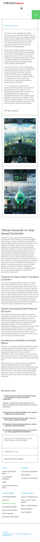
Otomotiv (5, 500)
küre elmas (5, 356)
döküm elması (6, 371)
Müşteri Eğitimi (26, 509)
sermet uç (4, 290)
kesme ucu (21, 334)
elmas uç (4, 294)
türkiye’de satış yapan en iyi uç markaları (19, 261)
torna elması (27, 287)
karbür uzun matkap (20, 318)
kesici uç (20, 268)
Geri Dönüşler (26, 512)
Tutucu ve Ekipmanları (29, 497)
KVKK (4, 482)
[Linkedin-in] (18, 528)
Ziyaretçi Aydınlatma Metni (10, 487)
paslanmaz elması (15, 369)
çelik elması (14, 367)
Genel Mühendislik (9, 497)
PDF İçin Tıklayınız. (11, 111)
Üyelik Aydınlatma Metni (9, 473)
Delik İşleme (26, 475)
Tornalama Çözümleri (29, 472)
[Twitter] (13, 528)
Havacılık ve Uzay (9, 503)
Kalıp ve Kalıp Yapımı (10, 510)
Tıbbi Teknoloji (7, 513)
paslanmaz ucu (14, 300)
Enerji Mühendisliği (9, 507)
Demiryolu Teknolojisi (10, 517)
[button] (21, 8)
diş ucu (20, 322)
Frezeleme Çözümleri (29, 478)
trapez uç (15, 326)
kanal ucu (21, 328)
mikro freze (18, 352)
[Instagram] (3, 528)
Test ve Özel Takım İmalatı (28, 501)
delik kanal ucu (18, 330)
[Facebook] (8, 528)
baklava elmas (23, 302)
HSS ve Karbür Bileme (29, 506)
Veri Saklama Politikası (7, 478)
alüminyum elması (7, 373)
